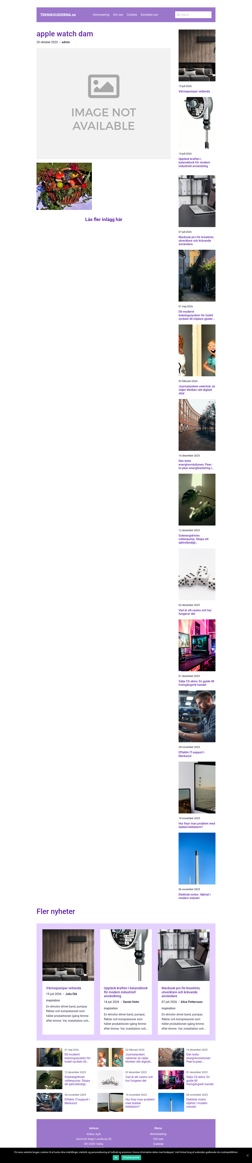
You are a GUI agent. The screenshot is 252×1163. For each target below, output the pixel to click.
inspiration (53, 1000)
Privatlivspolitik (131, 1157)
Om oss (118, 14)
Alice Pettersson (192, 1002)
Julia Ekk (71, 994)
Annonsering (101, 14)
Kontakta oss (149, 14)
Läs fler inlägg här (103, 219)
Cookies (132, 14)
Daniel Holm (131, 1002)
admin (66, 42)
